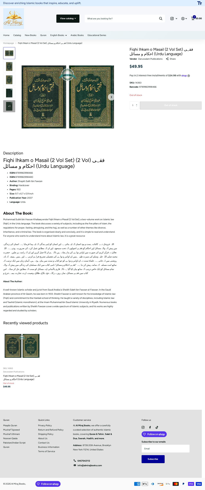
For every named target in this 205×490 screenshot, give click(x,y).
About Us (42, 438)
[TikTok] (157, 427)
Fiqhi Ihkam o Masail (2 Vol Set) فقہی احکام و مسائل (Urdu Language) (21, 378)
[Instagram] (143, 427)
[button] (137, 102)
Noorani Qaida (10, 438)
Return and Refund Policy (50, 429)
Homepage (8, 43)
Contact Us (43, 442)
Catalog (17, 35)
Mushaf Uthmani (11, 434)
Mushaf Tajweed (11, 429)
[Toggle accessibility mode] (199, 3)
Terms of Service (46, 451)
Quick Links (44, 420)
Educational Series (97, 35)
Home (6, 35)
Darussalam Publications (150, 59)
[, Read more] (173, 18)
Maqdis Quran (10, 425)
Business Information (48, 447)
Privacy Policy (45, 425)
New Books (30, 35)
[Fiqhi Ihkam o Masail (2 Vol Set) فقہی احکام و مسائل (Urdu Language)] (22, 346)
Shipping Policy (45, 434)
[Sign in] (184, 18)
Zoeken (160, 19)
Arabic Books (77, 35)
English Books (57, 35)
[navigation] (9, 53)
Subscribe (153, 459)
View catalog (67, 18)
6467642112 (84, 460)
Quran (43, 35)
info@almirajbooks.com (90, 465)
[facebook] (150, 427)
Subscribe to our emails (154, 441)
